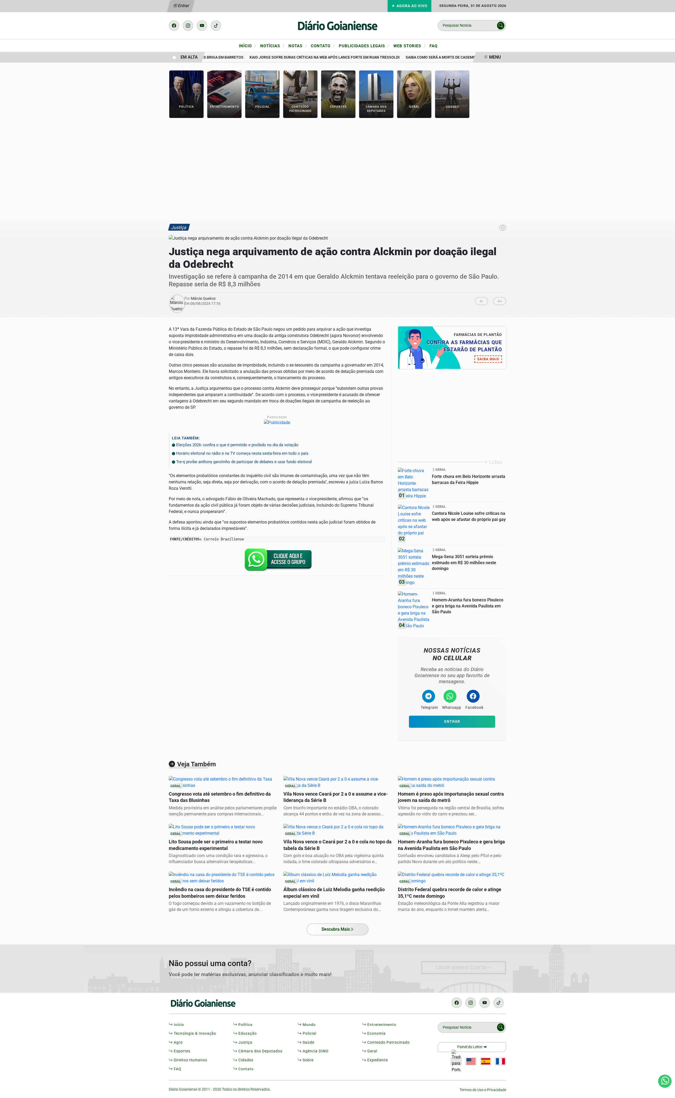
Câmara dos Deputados (259, 1051)
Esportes (181, 1051)
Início (247, 45)
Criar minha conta (461, 967)
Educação (247, 1033)
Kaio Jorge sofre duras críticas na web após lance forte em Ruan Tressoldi (312, 57)
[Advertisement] (337, 171)
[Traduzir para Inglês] (471, 1061)
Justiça (244, 1042)
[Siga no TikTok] (216, 25)
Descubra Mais (336, 929)
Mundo (309, 1025)
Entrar (183, 5)
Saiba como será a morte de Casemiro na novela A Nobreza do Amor (459, 57)
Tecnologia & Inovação (194, 1033)
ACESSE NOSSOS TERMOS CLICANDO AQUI (194, 1088)
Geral (371, 1051)
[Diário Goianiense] (337, 25)
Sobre (308, 1060)
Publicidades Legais (364, 45)
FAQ (433, 46)
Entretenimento (381, 1025)
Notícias (272, 45)
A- (481, 301)
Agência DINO (315, 1051)
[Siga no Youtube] (202, 25)
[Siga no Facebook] (174, 25)
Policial (309, 1033)
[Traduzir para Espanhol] (485, 1061)
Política (245, 1025)
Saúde (308, 1042)
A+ (500, 301)
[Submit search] (500, 26)
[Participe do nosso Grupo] (276, 561)
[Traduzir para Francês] (500, 1061)
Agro (178, 1042)
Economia (376, 1033)
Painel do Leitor (470, 1047)
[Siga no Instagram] (188, 25)
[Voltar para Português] (456, 1061)
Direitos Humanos (190, 1060)
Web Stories (409, 45)
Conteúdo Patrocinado (388, 1042)
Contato (323, 45)
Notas (297, 45)
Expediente (377, 1060)
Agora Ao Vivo (411, 6)
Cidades (245, 1060)
